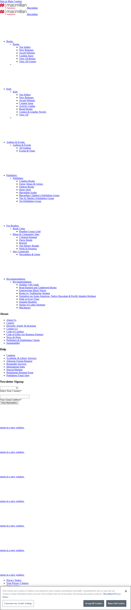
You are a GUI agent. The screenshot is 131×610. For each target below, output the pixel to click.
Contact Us (12, 328)
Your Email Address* (11, 399)
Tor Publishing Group (30, 201)
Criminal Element (28, 237)
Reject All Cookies (116, 603)
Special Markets (14, 369)
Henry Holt (25, 189)
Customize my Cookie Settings (18, 603)
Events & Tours (27, 150)
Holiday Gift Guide (29, 284)
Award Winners (27, 52)
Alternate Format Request (19, 361)
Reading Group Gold (30, 231)
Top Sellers (25, 47)
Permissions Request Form (19, 372)
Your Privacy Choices (17, 583)
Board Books (26, 109)
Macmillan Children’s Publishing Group (39, 195)
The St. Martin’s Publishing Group (36, 198)
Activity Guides (27, 106)
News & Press (13, 337)
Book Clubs (19, 228)
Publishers (11, 175)
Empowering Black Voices (32, 290)
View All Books (27, 58)
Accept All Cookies (93, 603)
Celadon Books (27, 181)
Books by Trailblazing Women (34, 293)
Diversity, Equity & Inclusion (21, 325)
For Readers (12, 225)
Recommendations (16, 279)
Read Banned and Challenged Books (38, 287)
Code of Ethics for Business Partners (24, 334)
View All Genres (27, 61)
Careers (10, 323)
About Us (11, 320)
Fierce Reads (25, 240)
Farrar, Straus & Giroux (31, 184)
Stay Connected (21, 251)
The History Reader (29, 245)
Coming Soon (26, 55)
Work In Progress (28, 248)
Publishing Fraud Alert (17, 375)
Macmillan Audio (28, 192)
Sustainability (13, 343)
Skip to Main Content (11, 1)
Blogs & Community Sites (26, 234)
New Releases (26, 50)
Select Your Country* (11, 391)
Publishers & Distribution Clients (23, 340)
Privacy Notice (13, 580)
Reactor (23, 243)
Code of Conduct (15, 331)
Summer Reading (28, 302)
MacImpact (25, 307)
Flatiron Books (26, 186)
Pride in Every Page (29, 299)
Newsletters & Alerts (29, 254)
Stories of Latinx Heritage (32, 304)
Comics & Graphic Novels (32, 111)
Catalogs (10, 355)
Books (10, 41)
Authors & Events (15, 142)
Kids (9, 89)
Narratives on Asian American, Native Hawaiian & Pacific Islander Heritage (57, 296)
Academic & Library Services (21, 358)
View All (23, 114)
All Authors (25, 148)
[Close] (125, 591)
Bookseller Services (16, 364)
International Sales (15, 366)
